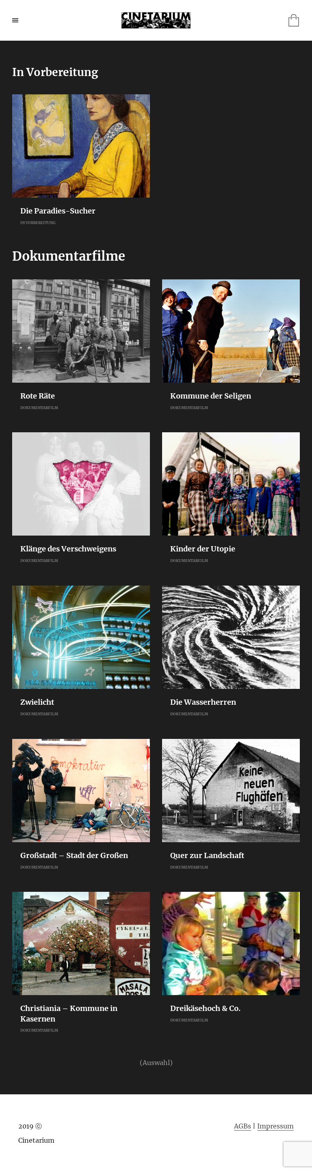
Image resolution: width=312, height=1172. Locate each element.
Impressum (275, 1126)
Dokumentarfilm (39, 407)
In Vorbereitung (38, 222)
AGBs (242, 1126)
